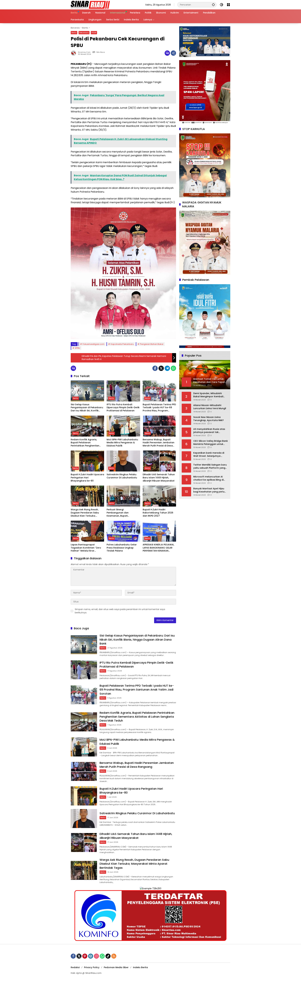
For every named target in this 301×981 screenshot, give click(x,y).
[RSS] (113, 956)
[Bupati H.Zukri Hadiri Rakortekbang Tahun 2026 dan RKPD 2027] (159, 496)
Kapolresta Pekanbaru (122, 344)
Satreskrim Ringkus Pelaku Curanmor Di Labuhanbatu (122, 476)
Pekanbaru (84, 32)
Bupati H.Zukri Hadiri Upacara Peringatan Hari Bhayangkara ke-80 (87, 477)
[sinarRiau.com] (90, 4)
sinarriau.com (84, 52)
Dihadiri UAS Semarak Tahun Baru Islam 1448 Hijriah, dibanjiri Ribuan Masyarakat (159, 477)
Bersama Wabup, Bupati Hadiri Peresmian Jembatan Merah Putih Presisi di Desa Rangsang (158, 442)
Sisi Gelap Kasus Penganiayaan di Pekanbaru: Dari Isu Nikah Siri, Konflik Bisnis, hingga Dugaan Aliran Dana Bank (87, 407)
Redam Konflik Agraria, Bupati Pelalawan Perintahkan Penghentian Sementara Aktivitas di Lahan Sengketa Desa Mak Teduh (87, 442)
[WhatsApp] (173, 368)
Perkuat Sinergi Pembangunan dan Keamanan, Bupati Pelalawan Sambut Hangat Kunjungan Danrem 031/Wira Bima (123, 512)
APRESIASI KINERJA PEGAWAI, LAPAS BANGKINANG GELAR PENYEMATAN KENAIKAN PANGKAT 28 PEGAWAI (158, 547)
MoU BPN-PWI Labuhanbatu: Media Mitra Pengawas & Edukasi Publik (122, 442)
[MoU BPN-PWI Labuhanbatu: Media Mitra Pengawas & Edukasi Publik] (123, 426)
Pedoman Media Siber (116, 967)
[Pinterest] (84, 956)
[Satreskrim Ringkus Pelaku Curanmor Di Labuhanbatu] (123, 460)
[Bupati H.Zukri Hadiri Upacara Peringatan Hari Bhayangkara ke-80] (87, 460)
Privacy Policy (91, 967)
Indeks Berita (140, 967)
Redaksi (75, 967)
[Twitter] (161, 368)
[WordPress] (90, 956)
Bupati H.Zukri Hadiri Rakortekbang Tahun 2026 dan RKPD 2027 (158, 512)
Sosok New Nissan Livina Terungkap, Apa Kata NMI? (208, 419)
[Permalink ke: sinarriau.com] (74, 53)
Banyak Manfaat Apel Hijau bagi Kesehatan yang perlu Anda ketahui (208, 490)
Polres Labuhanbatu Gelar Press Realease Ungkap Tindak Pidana (122, 547)
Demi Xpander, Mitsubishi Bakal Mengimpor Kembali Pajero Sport (208, 395)
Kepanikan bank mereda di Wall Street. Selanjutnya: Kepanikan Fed (208, 454)
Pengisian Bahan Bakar (152, 344)
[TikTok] (108, 956)
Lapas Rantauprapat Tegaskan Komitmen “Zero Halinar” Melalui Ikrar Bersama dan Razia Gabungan (86, 547)
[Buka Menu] (228, 5)
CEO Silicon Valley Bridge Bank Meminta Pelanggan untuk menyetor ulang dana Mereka (210, 443)
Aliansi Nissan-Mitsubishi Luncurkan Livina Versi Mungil (209, 407)
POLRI (94, 32)
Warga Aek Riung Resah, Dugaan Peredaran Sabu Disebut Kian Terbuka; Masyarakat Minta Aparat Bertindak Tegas (85, 512)
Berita (74, 32)
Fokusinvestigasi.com (93, 344)
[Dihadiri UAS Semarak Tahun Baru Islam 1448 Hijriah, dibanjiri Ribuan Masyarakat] (159, 460)
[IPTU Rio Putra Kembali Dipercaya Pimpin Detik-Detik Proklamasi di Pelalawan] (123, 390)
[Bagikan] (173, 53)
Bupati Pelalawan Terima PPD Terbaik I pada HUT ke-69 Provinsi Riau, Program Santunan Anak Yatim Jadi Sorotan (159, 407)
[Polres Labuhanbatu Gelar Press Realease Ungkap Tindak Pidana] (123, 531)
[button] (213, 4)
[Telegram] (167, 368)
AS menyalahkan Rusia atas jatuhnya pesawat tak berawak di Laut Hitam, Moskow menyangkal (209, 431)
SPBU (77, 348)
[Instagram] (96, 956)
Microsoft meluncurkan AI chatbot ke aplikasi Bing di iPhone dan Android (208, 478)
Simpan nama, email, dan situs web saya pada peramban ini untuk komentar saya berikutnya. (120, 611)
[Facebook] (155, 368)
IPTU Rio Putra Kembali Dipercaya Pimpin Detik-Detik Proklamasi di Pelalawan (123, 407)
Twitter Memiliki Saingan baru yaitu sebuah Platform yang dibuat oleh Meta (210, 466)
